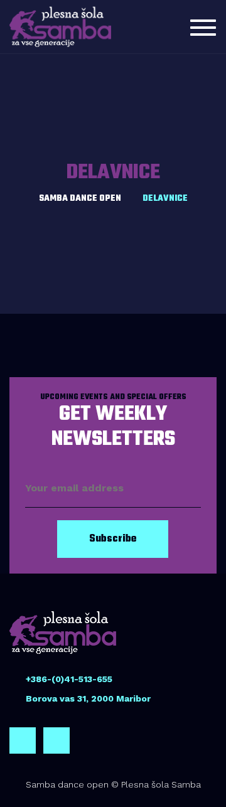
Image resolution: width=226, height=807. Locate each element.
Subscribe (112, 539)
